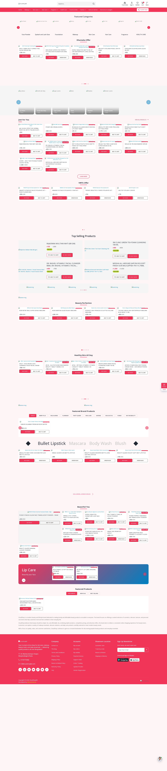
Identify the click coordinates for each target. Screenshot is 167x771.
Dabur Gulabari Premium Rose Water (34, 424)
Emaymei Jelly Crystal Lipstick (128, 480)
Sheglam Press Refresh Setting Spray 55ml (136, 70)
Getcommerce (31, 682)
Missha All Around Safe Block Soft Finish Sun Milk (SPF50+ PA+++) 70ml (129, 264)
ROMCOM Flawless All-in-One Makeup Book (94, 532)
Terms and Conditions (58, 652)
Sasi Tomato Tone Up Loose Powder (114, 515)
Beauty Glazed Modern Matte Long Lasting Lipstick (64, 453)
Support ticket (77, 659)
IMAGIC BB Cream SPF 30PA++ (114, 532)
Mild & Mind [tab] (54, 415)
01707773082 (25, 660)
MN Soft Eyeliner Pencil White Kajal (83, 49)
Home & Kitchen (93, 10)
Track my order (100, 649)
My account (76, 645)
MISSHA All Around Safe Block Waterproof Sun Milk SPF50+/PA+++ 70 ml (56, 163)
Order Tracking (77, 663)
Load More (83, 176)
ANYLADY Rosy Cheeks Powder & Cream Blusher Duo (72, 533)
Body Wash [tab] (100, 443)
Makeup (27, 10)
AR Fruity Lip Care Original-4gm (86, 570)
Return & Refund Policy (58, 663)
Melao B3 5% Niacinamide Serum (136, 144)
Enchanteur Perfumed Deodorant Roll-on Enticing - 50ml (31, 601)
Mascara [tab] (77, 443)
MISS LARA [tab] (89, 415)
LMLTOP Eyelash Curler (126, 190)
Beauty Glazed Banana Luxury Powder (27, 549)
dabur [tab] (33, 415)
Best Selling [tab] (94, 593)
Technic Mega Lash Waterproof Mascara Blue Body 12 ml (132, 311)
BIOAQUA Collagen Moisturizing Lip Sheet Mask (83, 127)
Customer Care (99, 645)
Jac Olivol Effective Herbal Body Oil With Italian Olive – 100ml (29, 129)
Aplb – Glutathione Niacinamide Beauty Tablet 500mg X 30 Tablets (30, 365)
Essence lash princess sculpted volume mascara (99, 311)
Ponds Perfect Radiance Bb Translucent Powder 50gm (138, 516)
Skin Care (35, 10)
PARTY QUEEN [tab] (77, 415)
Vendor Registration (79, 670)
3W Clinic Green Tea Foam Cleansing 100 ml (129, 243)
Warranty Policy (56, 667)
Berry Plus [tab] (42, 415)
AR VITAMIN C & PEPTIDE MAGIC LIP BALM (63, 570)
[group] (31, 287)
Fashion (82, 10)
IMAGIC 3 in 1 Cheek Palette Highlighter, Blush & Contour (71, 516)
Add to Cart (89, 56)
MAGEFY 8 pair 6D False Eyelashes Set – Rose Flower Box (32, 191)
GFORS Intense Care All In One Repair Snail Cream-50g (135, 385)
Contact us (54, 645)
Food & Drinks (73, 10)
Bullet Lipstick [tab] (52, 443)
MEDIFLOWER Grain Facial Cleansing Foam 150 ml (81, 364)
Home (20, 10)
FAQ (52, 670)
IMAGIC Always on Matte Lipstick (30, 453)
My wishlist (76, 652)
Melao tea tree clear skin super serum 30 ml (107, 144)
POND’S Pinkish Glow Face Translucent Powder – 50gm (38, 515)
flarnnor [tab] (65, 415)
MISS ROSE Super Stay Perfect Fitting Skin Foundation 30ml (30, 50)
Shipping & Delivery (101, 656)
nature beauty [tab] (130, 415)
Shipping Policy (55, 659)
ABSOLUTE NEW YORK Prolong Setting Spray (108, 127)
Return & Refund (100, 652)
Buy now (68, 255)
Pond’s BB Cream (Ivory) (54, 127)
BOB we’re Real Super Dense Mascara (32, 310)
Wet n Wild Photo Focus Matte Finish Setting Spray (83, 144)
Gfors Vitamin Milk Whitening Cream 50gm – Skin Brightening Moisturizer (109, 365)
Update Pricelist (78, 667)
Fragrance (54, 10)
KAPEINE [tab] (98, 415)
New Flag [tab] (83, 593)
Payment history (78, 656)
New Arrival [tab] (71, 593)
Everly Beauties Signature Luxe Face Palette (92, 515)
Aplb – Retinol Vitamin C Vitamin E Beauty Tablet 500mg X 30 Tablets (57, 365)
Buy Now (24, 57)
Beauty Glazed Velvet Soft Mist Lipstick (99, 453)
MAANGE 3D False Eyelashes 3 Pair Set (65, 190)
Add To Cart (54, 255)
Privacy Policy (55, 656)
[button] (18, 27)
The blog (54, 649)
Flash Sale (144, 10)
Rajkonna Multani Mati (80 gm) (30, 144)
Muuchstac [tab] (109, 415)
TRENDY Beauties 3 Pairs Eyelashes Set (98, 190)
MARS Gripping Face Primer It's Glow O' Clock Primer (138, 533)
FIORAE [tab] (119, 415)
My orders (76, 649)
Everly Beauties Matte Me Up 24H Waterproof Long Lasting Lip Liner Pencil (56, 50)
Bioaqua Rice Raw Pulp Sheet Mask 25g (135, 127)
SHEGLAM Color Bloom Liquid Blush (108, 49)
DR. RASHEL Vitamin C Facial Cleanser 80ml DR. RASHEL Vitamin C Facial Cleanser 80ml (56, 146)
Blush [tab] (120, 443)
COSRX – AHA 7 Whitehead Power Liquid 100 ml (30, 161)
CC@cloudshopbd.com (28, 664)
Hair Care (44, 10)
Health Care (63, 10)
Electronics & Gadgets (106, 10)
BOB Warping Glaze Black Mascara (64, 310)
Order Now (36, 57)
